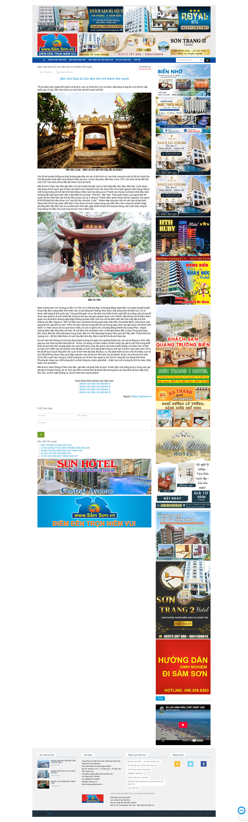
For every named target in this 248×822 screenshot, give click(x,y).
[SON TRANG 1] (183, 346)
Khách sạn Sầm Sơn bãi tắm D (95, 392)
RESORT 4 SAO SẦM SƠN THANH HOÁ (63, 782)
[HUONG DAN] (183, 667)
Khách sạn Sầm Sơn (57, 60)
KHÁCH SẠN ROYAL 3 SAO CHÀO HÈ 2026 (63, 772)
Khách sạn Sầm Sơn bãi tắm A (95, 383)
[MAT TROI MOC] (183, 115)
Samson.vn (47, 72)
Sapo (49, 814)
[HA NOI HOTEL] (80, 20)
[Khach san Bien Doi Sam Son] (183, 154)
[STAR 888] (183, 196)
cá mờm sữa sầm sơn (152, 761)
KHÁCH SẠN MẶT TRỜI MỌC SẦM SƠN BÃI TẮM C (63, 761)
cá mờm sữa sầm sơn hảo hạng (138, 769)
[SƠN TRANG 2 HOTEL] (183, 600)
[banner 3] (57, 45)
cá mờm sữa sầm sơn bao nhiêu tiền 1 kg (142, 765)
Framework (68, 72)
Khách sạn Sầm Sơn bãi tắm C (95, 389)
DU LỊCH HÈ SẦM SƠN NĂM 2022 (56, 453)
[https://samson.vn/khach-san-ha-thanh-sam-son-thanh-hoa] (183, 407)
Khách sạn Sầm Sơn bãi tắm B (95, 386)
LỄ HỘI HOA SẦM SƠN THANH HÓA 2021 (59, 456)
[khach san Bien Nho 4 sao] (183, 80)
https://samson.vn (141, 396)
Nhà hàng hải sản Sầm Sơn (100, 60)
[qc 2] (94, 511)
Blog (62, 72)
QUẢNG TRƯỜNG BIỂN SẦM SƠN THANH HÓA (61, 450)
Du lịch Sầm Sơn (123, 60)
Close (39, 58)
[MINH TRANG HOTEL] (183, 469)
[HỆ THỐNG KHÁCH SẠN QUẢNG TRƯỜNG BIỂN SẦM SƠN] (94, 477)
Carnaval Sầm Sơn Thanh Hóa (138, 777)
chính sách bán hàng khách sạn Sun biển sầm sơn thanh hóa (145, 783)
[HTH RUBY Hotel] (183, 239)
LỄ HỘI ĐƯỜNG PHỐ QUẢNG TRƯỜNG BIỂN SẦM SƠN (65, 448)
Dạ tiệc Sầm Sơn (133, 788)
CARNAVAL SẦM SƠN (134, 773)
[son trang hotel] (145, 45)
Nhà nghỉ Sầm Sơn (77, 60)
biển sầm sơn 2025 (134, 761)
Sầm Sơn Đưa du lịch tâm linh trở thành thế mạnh (94, 79)
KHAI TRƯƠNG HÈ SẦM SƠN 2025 (56, 445)
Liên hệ (137, 60)
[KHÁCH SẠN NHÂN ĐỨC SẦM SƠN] (183, 283)
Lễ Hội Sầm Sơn (145, 67)
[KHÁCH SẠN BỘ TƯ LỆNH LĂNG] (183, 535)
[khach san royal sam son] (168, 20)
